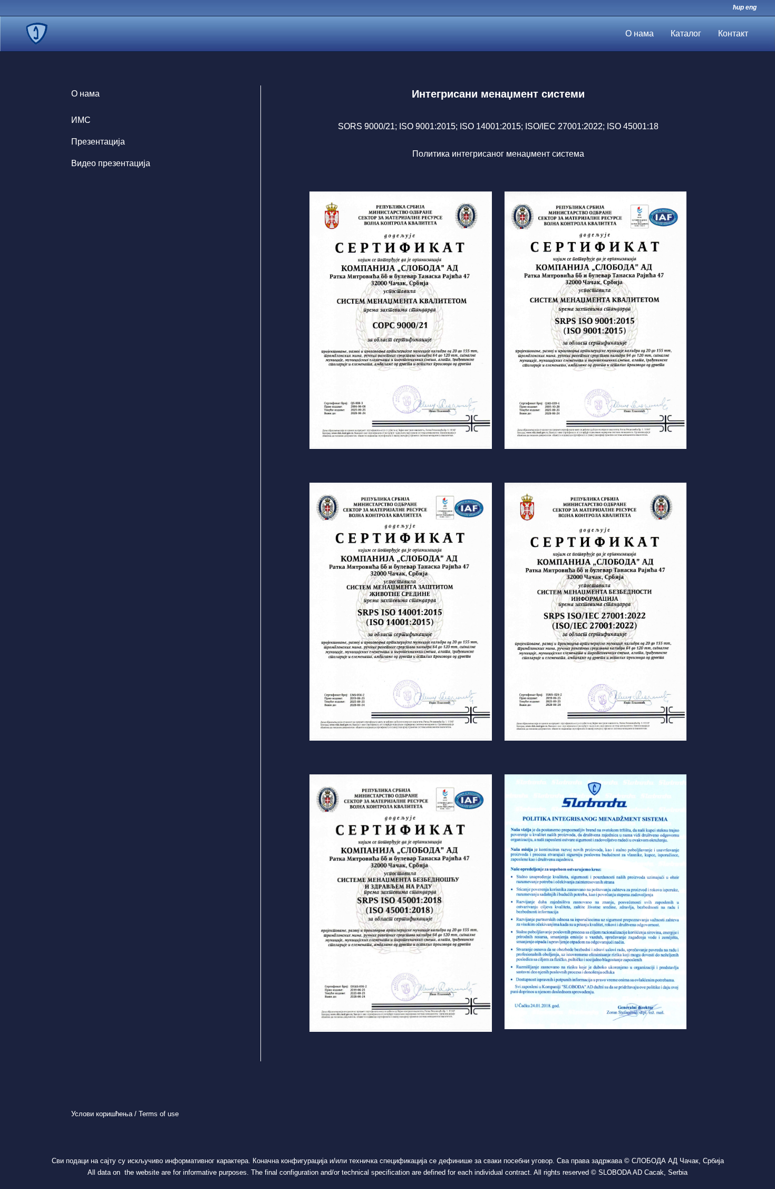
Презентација (98, 141)
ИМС (81, 120)
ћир (738, 7)
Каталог (686, 33)
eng (751, 7)
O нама (639, 33)
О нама (85, 93)
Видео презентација (110, 163)
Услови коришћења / (105, 1114)
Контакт (733, 33)
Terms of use (159, 1114)
